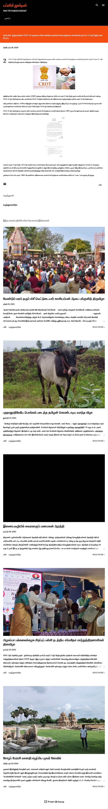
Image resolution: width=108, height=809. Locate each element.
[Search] (97, 4)
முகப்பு (7, 18)
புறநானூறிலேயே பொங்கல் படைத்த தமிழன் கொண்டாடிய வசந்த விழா (48, 412)
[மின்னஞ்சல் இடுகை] (4, 185)
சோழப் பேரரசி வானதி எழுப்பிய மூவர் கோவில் (32, 758)
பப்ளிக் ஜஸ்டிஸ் (14, 5)
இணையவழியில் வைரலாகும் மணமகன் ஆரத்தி (33, 526)
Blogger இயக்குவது (55, 801)
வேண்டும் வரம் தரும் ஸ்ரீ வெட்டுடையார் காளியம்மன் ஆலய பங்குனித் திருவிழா (54, 299)
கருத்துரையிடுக (10, 204)
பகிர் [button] (100, 185)
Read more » (99, 327)
